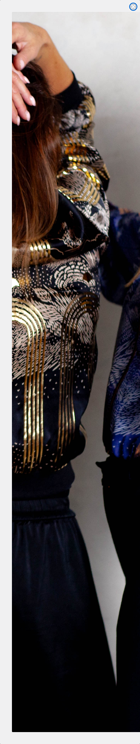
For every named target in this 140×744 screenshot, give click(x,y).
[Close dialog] (133, 6)
